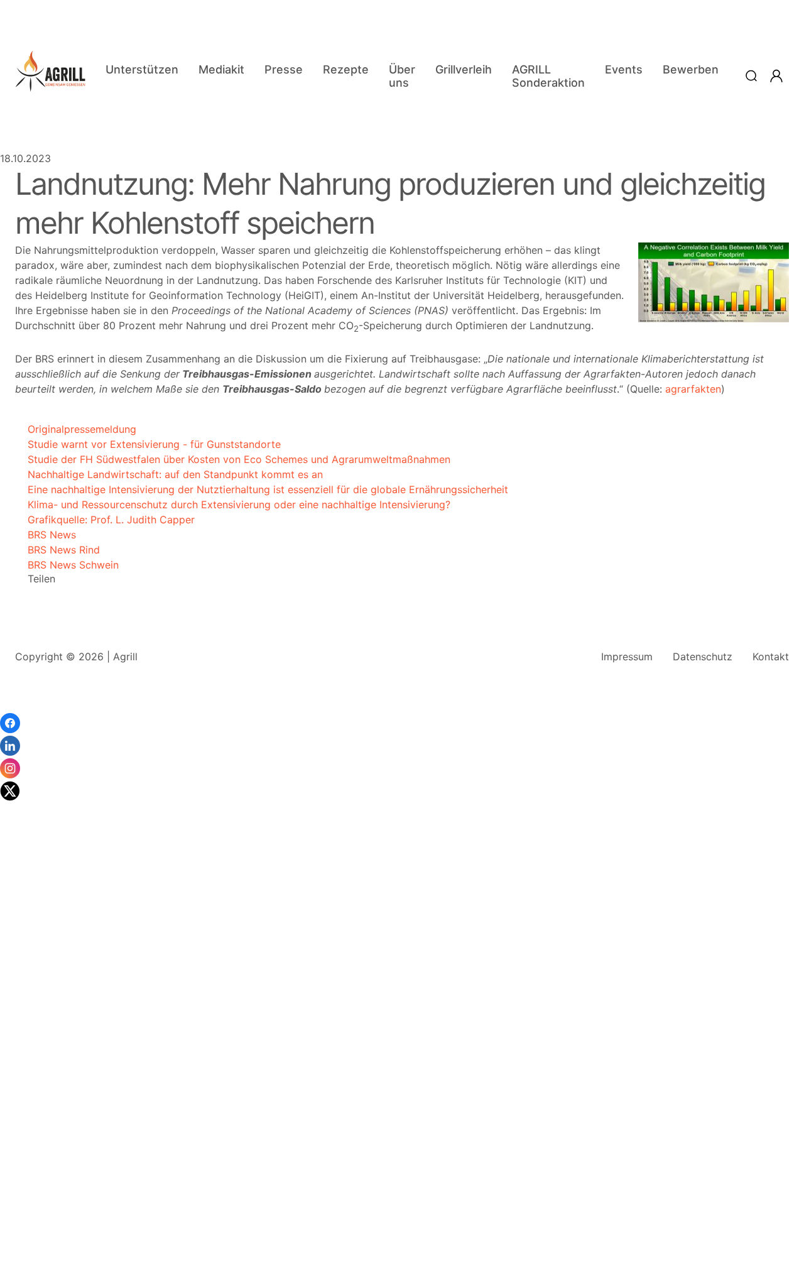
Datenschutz (702, 656)
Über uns (402, 76)
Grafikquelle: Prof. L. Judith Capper (105, 519)
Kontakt (770, 656)
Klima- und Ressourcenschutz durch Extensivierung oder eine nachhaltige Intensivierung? (232, 504)
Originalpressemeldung (75, 429)
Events (624, 69)
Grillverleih (463, 69)
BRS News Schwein (67, 565)
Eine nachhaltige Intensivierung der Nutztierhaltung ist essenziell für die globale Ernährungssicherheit (261, 489)
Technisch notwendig (25, 1085)
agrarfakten (693, 389)
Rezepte (346, 69)
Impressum (627, 656)
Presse (283, 69)
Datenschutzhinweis (47, 1279)
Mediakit (221, 69)
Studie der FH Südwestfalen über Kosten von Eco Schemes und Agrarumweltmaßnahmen (232, 459)
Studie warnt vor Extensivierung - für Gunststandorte (148, 444)
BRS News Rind (57, 549)
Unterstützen (142, 69)
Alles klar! (11, 1248)
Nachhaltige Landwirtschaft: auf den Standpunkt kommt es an (169, 474)
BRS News (45, 534)
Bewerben (691, 69)
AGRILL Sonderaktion (548, 76)
